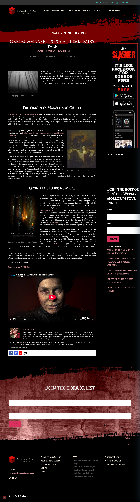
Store (44, 468)
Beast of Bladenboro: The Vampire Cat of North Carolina (121, 262)
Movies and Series (79, 10)
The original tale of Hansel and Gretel (23, 114)
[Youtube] (20, 353)
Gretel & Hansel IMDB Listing (19, 267)
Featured (39, 51)
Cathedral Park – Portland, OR (83, 476)
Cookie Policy (113, 461)
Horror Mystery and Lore (57, 51)
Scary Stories (112, 10)
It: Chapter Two (59, 244)
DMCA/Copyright (115, 464)
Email (109, 223)
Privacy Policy (113, 457)
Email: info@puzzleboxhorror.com (23, 473)
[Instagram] (16, 353)
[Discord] (25, 353)
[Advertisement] (123, 168)
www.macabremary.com (18, 348)
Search (100, 2)
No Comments (71, 56)
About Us (45, 471)
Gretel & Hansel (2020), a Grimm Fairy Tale (52, 44)
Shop (112, 2)
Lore (97, 10)
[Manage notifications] (4, 497)
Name (109, 209)
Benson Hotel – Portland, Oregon (84, 466)
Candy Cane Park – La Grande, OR (85, 473)
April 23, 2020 (54, 56)
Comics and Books (53, 10)
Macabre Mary (37, 56)
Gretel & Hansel (52, 222)
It (95, 241)
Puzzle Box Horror (21, 496)
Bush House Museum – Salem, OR (84, 470)
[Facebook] (11, 353)
